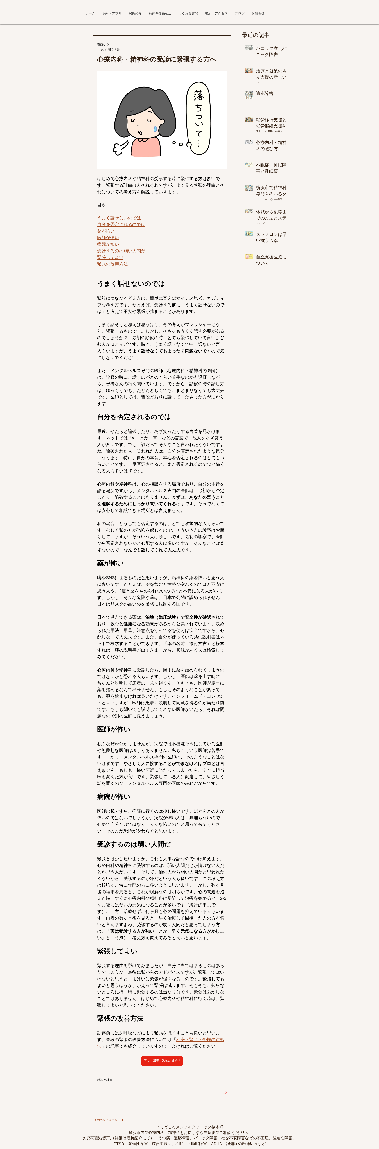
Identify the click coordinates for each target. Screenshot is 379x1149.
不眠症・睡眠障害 (191, 1144)
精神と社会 (105, 1080)
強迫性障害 (282, 1138)
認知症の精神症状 (242, 1144)
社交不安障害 (233, 1138)
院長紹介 (134, 1138)
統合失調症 (162, 1144)
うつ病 (164, 1138)
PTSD (119, 1144)
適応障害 (182, 1138)
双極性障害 (138, 1144)
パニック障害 (205, 1138)
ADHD (216, 1144)
